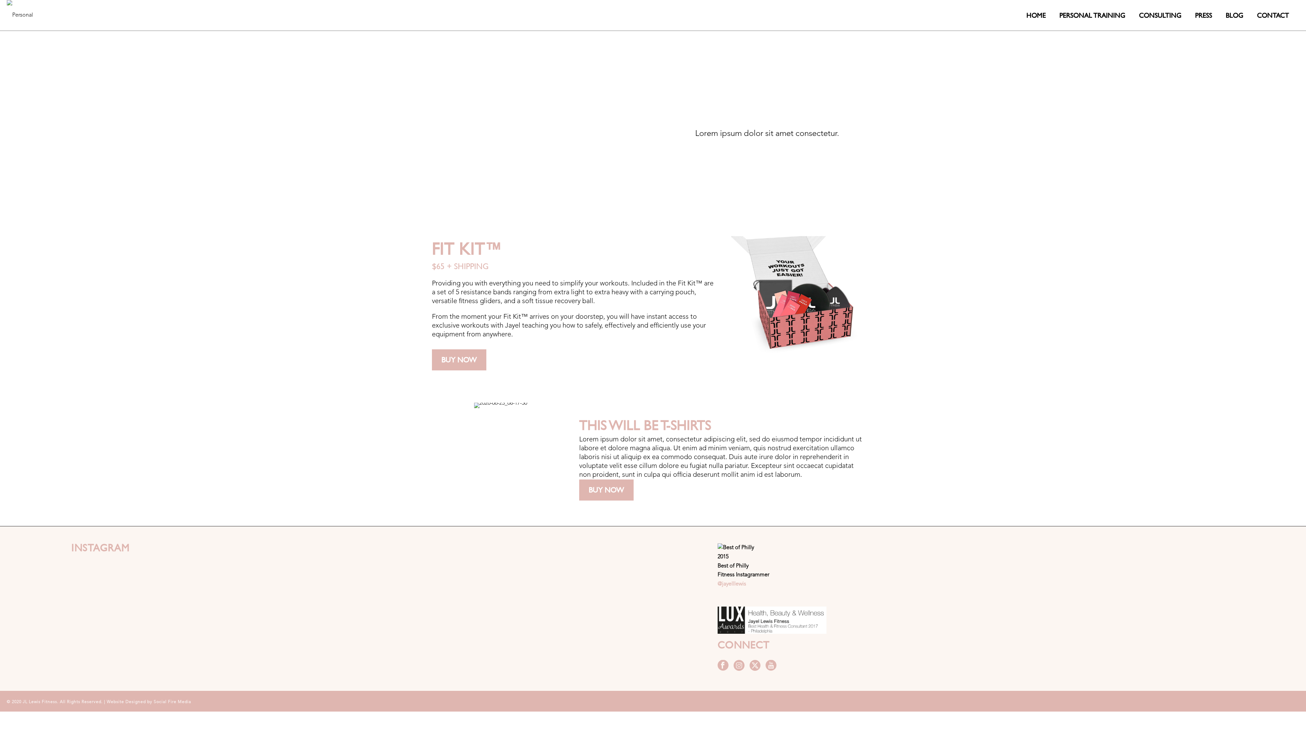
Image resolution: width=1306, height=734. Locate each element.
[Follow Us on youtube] (771, 666)
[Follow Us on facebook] (723, 666)
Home (1036, 15)
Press (1203, 15)
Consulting (1160, 15)
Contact (1273, 15)
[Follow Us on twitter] (755, 666)
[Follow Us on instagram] (739, 666)
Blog (1234, 15)
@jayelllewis (732, 584)
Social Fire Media (172, 702)
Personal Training (1092, 15)
